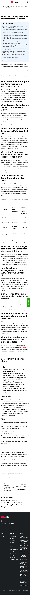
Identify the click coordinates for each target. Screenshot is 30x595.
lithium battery (22, 347)
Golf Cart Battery (11, 6)
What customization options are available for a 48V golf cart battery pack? (24, 539)
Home (2, 6)
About (2, 533)
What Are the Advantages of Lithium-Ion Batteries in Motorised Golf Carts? (13, 42)
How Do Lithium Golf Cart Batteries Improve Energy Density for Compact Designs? (14, 505)
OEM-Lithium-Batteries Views (10, 57)
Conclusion (6, 59)
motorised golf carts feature (12, 137)
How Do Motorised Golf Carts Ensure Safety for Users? (15, 39)
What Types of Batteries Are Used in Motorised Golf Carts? (15, 30)
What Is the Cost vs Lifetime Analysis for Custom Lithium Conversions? (24, 556)
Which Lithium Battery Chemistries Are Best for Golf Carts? (24, 564)
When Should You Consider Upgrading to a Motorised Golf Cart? (14, 52)
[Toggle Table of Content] (26, 24)
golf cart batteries (17, 473)
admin (24, 13)
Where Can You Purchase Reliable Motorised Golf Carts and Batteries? (14, 55)
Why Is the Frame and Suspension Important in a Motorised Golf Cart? (15, 36)
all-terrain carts (8, 473)
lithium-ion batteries (6, 475)
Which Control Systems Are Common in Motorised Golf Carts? (13, 33)
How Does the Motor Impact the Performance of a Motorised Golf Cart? (14, 26)
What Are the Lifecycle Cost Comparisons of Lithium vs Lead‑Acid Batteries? (24, 574)
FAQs (4, 60)
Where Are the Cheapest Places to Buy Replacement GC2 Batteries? (24, 582)
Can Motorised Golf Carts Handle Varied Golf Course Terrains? (14, 48)
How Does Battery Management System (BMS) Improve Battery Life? (15, 45)
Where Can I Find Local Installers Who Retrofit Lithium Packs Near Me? (24, 548)
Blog (21, 533)
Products (13, 533)
